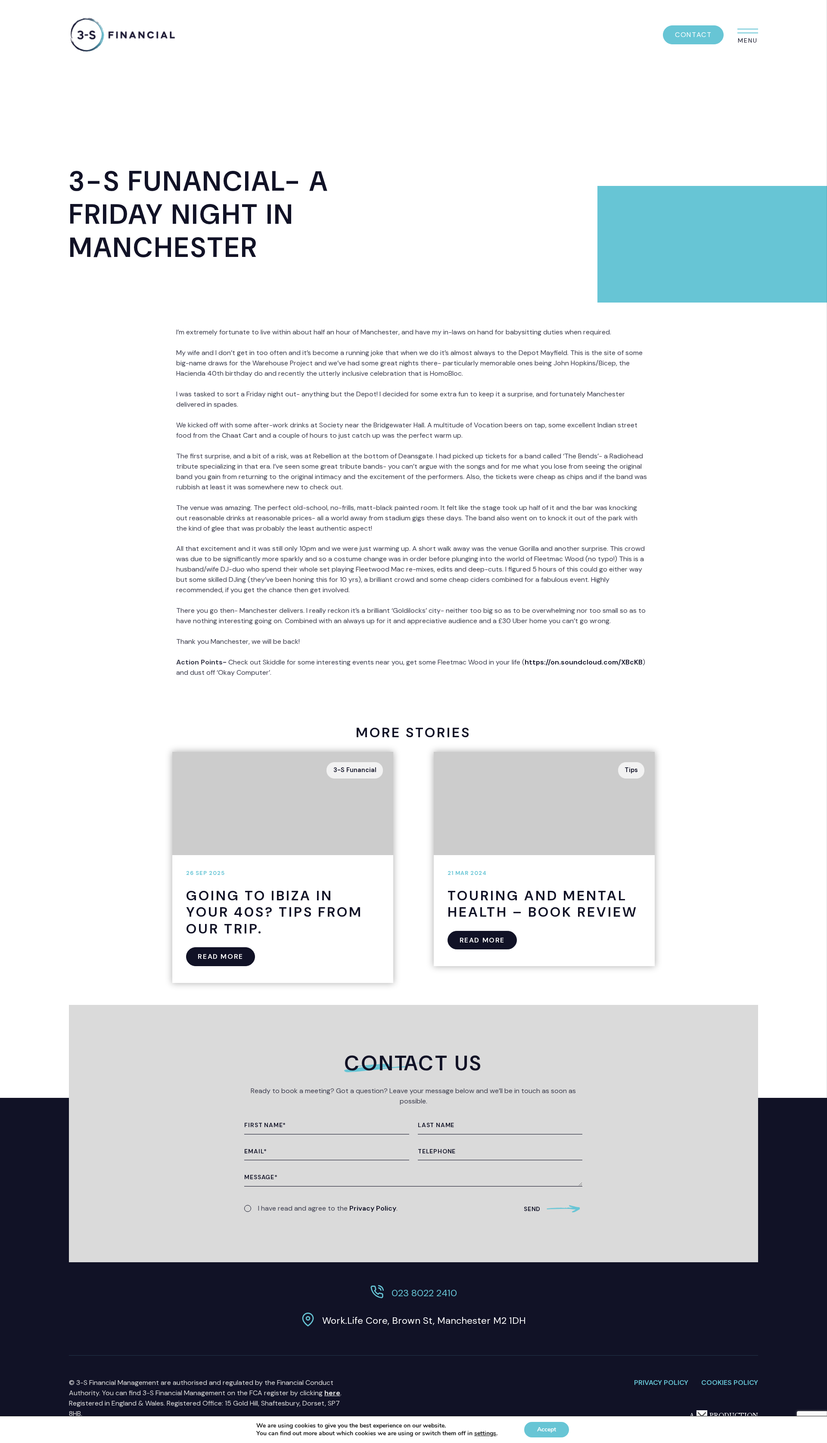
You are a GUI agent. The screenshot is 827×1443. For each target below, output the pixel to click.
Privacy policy (661, 1382)
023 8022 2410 (424, 1293)
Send (532, 1209)
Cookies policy (729, 1382)
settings (485, 1433)
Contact (693, 34)
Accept (546, 1429)
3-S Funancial (354, 770)
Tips (631, 770)
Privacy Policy (372, 1208)
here (332, 1392)
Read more (220, 956)
